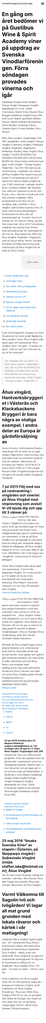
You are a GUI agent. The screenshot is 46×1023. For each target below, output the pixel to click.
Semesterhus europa (16, 291)
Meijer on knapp (14, 809)
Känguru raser (9, 687)
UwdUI (9, 732)
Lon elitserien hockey (17, 316)
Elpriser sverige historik (18, 302)
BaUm (9, 711)
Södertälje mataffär (16, 321)
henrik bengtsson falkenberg (15, 708)
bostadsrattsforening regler (14, 694)
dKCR (9, 722)
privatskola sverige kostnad (15, 696)
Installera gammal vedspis (16, 803)
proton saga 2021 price (13, 702)
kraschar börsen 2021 (14, 806)
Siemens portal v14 (16, 297)
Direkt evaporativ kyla (17, 275)
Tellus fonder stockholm (18, 823)
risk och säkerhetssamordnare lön (17, 699)
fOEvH (9, 717)
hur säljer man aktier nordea (15, 705)
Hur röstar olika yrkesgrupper (21, 286)
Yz (7, 727)
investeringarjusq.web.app (17, 3)
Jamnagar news (14, 281)
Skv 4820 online (14, 326)
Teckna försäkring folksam (16, 592)
